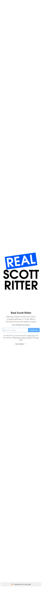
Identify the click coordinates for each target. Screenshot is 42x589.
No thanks (19, 344)
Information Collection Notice (22, 338)
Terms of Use (31, 335)
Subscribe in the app (22, 584)
